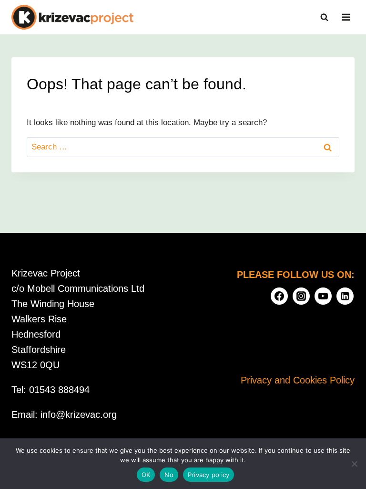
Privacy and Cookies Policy (298, 380)
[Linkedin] (345, 296)
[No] (354, 463)
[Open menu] (346, 17)
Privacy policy (209, 474)
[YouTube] (323, 296)
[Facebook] (279, 296)
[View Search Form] (324, 17)
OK (146, 474)
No (168, 474)
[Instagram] (301, 296)
